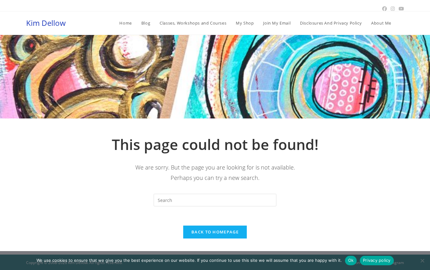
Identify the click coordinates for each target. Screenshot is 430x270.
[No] (422, 260)
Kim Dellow (46, 23)
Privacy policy (377, 260)
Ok (351, 260)
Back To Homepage (215, 232)
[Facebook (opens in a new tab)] (384, 8)
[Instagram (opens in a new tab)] (393, 8)
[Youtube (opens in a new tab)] (400, 8)
